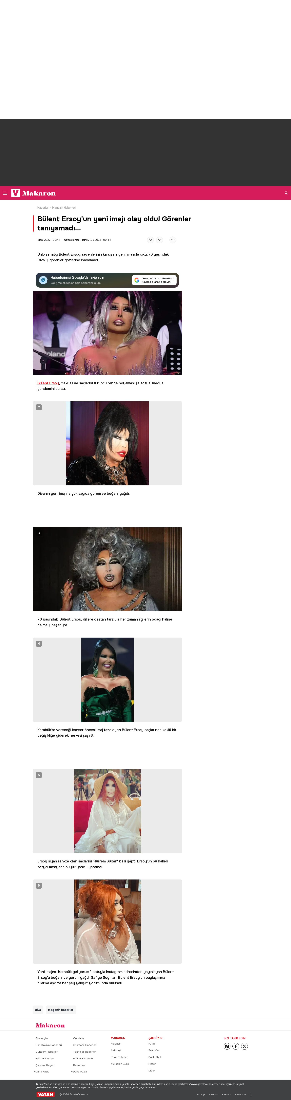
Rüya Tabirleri (119, 1057)
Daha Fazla (42, 1071)
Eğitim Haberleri (83, 1058)
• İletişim (213, 1094)
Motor (152, 1064)
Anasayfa (42, 1038)
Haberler (42, 207)
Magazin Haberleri (64, 207)
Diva (41, 260)
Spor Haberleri (45, 1058)
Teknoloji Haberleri (84, 1051)
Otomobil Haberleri (85, 1045)
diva (38, 1010)
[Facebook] (235, 1046)
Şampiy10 (155, 1038)
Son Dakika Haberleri (49, 1045)
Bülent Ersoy (69, 254)
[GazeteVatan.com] (45, 1094)
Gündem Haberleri (47, 1051)
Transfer (153, 1050)
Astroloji (116, 1050)
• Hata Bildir (241, 1094)
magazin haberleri (61, 1010)
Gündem (78, 1038)
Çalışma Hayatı (45, 1065)
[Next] (227, 1046)
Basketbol (154, 1057)
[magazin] (50, 1025)
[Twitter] (244, 1046)
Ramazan (79, 1065)
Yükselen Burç (120, 1064)
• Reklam (226, 1094)
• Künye (201, 1094)
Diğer (151, 1070)
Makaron (118, 1038)
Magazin (116, 1043)
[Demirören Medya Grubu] (246, 1025)
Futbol (152, 1043)
